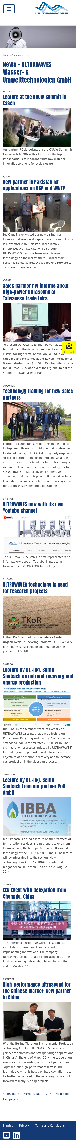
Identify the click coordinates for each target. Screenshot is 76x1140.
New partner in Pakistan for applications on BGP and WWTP (34, 185)
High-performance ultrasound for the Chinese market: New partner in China (37, 991)
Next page (62, 1094)
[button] (69, 347)
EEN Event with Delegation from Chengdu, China (34, 893)
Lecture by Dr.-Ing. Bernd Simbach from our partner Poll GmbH (34, 786)
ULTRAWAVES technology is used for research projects (35, 588)
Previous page (33, 1094)
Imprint (8, 1125)
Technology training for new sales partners (38, 394)
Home (6, 54)
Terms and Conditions (50, 1125)
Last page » (10, 1099)
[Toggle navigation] (9, 9)
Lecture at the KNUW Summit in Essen (34, 100)
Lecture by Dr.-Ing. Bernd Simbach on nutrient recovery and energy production (38, 676)
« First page (11, 1094)
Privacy (24, 1125)
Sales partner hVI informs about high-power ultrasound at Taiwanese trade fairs (36, 292)
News (26, 54)
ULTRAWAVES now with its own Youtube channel (33, 507)
